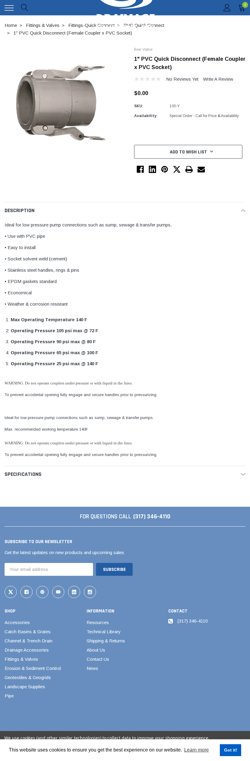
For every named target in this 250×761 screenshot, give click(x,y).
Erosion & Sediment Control (33, 668)
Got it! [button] (230, 750)
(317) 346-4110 (151, 516)
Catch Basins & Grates (28, 631)
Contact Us (98, 659)
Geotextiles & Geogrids (28, 677)
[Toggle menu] (9, 8)
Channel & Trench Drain (28, 640)
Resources (98, 622)
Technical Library (104, 631)
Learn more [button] (196, 749)
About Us (96, 650)
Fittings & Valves (21, 659)
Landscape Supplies (25, 686)
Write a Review (218, 79)
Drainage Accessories (27, 650)
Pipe (9, 695)
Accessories (17, 622)
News (92, 668)
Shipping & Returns (106, 640)
